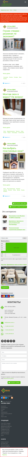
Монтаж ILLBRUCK (5, 446)
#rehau (14, 190)
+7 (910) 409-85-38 (9, 330)
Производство (4, 407)
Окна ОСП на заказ (5, 424)
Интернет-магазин (5, 430)
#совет (4, 132)
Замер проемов (4, 442)
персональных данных (9, 378)
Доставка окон (4, 443)
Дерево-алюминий (5, 427)
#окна (4, 131)
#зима (22, 131)
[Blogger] (12, 398)
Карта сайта (4, 416)
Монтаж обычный (5, 445)
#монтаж (18, 131)
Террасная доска (5, 432)
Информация (4, 412)
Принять (4, 454)
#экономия (5, 77)
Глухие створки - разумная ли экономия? (12, 34)
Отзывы (3, 409)
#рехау (18, 190)
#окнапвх (18, 188)
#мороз (9, 132)
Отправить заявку (15, 382)
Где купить (3, 406)
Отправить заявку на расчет (18, 206)
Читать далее (6, 73)
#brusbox (10, 190)
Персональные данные (6, 413)
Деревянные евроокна (6, 426)
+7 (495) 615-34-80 (7, 4)
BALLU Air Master (5, 433)
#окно (20, 77)
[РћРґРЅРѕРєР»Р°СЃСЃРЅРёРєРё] (4, 398)
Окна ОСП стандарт (5, 423)
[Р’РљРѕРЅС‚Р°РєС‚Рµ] (2, 398)
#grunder (5, 190)
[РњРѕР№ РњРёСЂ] (6, 398)
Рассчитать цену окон (20, 203)
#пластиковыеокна (11, 188)
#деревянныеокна (11, 131)
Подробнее (5, 287)
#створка (16, 77)
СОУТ (2, 415)
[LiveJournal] (8, 398)
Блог (2, 410)
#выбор (5, 78)
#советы (11, 77)
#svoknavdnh (21, 132)
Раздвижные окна (5, 429)
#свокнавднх (14, 132)
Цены (2, 435)
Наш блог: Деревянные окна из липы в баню (14, 264)
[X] (10, 398)
